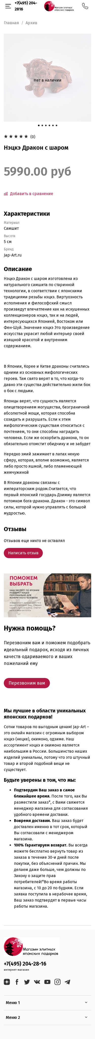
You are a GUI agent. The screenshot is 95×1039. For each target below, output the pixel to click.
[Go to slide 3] (46, 125)
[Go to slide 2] (42, 125)
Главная (11, 22)
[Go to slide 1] (39, 125)
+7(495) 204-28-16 (25, 964)
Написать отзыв (23, 552)
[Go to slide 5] (53, 125)
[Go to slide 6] (56, 125)
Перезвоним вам (27, 683)
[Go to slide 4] (49, 125)
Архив (31, 22)
